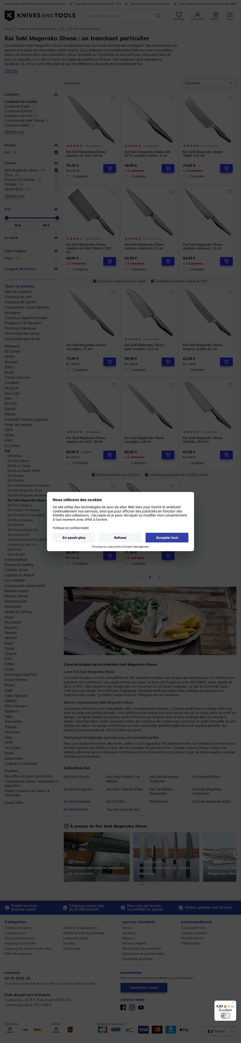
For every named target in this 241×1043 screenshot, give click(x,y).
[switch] (225, 1015)
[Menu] (233, 1003)
